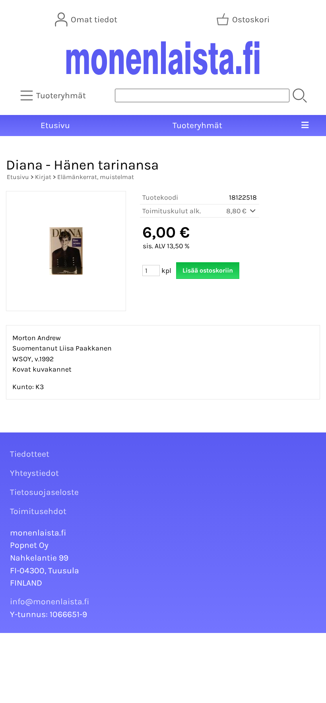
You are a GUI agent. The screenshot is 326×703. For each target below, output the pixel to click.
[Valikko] (305, 125)
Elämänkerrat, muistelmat (95, 177)
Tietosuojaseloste (44, 492)
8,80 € (237, 211)
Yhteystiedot (34, 473)
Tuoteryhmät (197, 125)
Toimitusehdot (38, 511)
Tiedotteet (29, 454)
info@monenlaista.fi (49, 601)
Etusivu (55, 125)
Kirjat (43, 177)
